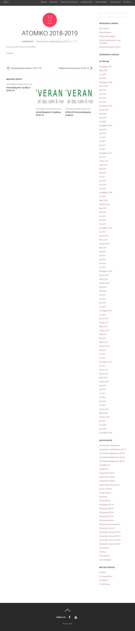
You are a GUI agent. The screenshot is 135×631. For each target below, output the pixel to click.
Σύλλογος (102, 552)
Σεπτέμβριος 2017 (105, 153)
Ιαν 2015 (102, 256)
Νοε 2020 (102, 78)
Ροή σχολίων (103, 580)
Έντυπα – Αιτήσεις (105, 489)
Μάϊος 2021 (103, 70)
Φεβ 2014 (102, 291)
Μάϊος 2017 (103, 165)
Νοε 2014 (102, 263)
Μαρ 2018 (102, 130)
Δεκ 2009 (102, 425)
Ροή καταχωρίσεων (106, 576)
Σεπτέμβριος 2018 (105, 126)
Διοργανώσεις (87, 2)
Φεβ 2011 (102, 389)
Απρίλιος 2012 (104, 346)
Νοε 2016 (102, 185)
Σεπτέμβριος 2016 (105, 192)
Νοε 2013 (102, 303)
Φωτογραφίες (101, 2)
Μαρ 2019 (102, 114)
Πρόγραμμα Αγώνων (106, 520)
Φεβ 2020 (102, 90)
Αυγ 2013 (102, 315)
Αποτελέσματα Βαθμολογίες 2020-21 (112, 461)
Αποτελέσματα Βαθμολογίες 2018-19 (54, 41)
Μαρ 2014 (102, 287)
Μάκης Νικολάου (105, 32)
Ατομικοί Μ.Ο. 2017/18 (107, 473)
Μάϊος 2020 (103, 86)
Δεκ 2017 (102, 141)
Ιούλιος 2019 (103, 110)
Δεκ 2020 (102, 74)
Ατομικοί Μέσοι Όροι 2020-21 (109, 485)
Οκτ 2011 (102, 358)
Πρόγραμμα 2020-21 (106, 516)
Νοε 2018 (102, 118)
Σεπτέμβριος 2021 (105, 66)
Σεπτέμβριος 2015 (105, 228)
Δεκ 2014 (102, 260)
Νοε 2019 (102, 98)
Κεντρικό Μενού (104, 501)
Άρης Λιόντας (104, 28)
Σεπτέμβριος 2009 (105, 433)
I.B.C (66, 624)
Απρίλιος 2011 (104, 382)
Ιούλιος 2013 (103, 319)
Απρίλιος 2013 (104, 330)
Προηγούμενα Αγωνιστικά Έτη (109, 524)
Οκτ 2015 (102, 224)
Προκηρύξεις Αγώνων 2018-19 (109, 536)
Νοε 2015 (102, 220)
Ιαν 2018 (102, 137)
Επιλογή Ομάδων (105, 493)
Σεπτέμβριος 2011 (105, 362)
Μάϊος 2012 (103, 342)
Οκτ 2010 (102, 405)
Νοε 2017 (102, 145)
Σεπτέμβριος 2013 (105, 311)
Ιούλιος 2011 (103, 370)
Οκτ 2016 (102, 189)
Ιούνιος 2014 (103, 275)
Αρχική (44, 2)
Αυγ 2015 (102, 232)
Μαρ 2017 (102, 169)
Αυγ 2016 (102, 196)
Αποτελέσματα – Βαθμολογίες (109, 445)
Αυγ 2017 (102, 157)
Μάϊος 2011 (103, 378)
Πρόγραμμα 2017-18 (106, 505)
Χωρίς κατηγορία (105, 560)
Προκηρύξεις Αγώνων (106, 528)
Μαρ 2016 (102, 208)
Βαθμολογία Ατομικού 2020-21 (110, 47)
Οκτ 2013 (102, 307)
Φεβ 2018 (102, 133)
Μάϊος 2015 (103, 240)
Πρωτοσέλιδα (104, 548)
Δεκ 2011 (102, 354)
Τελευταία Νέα (104, 556)
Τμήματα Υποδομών (69, 2)
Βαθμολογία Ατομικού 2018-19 (74, 68)
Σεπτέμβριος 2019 (105, 106)
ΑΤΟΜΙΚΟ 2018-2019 (50, 33)
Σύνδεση (127, 2)
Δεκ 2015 (102, 216)
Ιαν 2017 (102, 177)
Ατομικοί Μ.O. (104, 469)
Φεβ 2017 (102, 173)
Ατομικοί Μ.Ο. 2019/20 (107, 481)
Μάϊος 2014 (103, 279)
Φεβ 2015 (102, 252)
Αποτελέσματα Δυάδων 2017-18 (26, 68)
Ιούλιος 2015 (103, 236)
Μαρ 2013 (102, 334)
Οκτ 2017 (102, 149)
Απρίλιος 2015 (104, 244)
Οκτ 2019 (102, 102)
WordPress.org (104, 584)
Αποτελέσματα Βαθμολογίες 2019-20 (112, 457)
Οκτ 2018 (102, 122)
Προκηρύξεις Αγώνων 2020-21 (109, 544)
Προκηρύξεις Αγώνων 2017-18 (109, 532)
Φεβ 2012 (102, 350)
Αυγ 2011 (102, 366)
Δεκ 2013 (102, 299)
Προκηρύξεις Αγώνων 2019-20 (109, 540)
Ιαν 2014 (102, 295)
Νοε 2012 (102, 338)
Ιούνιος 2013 (103, 322)
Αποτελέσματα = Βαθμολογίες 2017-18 (112, 449)
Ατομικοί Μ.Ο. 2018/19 (107, 477)
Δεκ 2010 (102, 397)
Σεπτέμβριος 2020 (105, 82)
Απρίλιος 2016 (104, 204)
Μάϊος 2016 (103, 200)
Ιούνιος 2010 (103, 409)
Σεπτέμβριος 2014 (105, 271)
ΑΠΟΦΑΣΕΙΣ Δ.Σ (104, 465)
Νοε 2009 (102, 429)
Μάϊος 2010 (103, 413)
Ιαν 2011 (102, 393)
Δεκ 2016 (102, 181)
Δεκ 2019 (102, 94)
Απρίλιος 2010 (104, 417)
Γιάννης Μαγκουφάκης (107, 36)
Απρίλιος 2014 (104, 283)
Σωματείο (53, 2)
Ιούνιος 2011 (103, 374)
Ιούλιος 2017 (103, 161)
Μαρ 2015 (102, 248)
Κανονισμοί (103, 497)
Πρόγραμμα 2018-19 (106, 508)
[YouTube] (76, 617)
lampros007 (28, 41)
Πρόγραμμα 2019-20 (106, 512)
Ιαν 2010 (102, 421)
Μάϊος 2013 (103, 326)
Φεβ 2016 (102, 212)
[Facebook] (70, 617)
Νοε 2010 (102, 401)
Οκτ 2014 (102, 267)
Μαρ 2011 (102, 385)
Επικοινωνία (115, 2)
